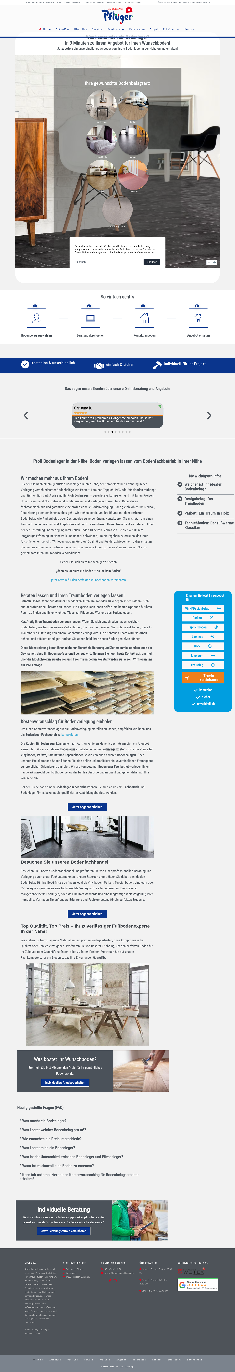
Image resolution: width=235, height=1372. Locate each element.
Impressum (174, 1359)
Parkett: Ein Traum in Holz (207, 513)
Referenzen (137, 29)
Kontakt (190, 29)
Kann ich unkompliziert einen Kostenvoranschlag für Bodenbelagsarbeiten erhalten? (79, 1176)
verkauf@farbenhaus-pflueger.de (196, 2)
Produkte (114, 29)
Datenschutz (194, 1359)
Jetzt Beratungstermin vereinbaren (63, 1231)
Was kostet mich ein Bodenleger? (48, 1147)
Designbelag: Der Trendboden (199, 501)
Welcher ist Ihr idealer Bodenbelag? (203, 486)
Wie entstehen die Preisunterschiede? (52, 1138)
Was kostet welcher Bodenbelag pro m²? (54, 1129)
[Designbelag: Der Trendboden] (179, 498)
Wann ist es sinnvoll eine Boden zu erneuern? (58, 1165)
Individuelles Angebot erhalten (65, 1082)
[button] (26, 415)
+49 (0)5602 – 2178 (168, 2)
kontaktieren (69, 734)
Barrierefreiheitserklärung (117, 1366)
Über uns (80, 29)
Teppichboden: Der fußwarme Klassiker (209, 525)
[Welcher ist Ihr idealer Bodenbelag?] (179, 484)
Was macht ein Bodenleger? (44, 1120)
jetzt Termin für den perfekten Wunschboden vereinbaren (88, 580)
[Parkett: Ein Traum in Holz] (179, 513)
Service (97, 29)
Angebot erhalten (163, 29)
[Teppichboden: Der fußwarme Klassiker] (179, 523)
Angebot (121, 1359)
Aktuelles (63, 29)
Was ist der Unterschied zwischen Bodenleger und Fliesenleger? (72, 1156)
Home (46, 29)
